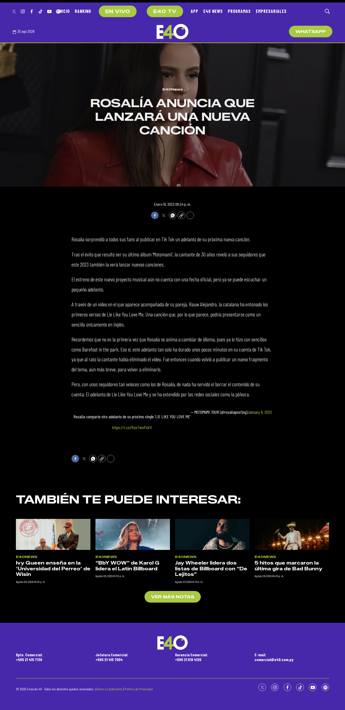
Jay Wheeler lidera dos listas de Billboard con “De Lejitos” (211, 568)
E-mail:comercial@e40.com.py (274, 657)
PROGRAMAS (239, 11)
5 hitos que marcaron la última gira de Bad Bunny (288, 566)
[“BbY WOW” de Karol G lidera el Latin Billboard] (132, 534)
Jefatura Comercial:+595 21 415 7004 (111, 657)
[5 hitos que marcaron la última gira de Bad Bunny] (292, 534)
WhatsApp (310, 31)
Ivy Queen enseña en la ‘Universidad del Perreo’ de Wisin (53, 568)
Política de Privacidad (139, 689)
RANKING (83, 11)
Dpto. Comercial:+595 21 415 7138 (29, 657)
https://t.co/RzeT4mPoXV (132, 427)
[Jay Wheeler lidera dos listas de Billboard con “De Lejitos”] (212, 534)
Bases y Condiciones (109, 689)
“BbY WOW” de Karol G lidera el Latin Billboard (127, 566)
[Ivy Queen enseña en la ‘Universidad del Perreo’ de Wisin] (53, 534)
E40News (172, 89)
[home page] (172, 31)
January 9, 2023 (259, 412)
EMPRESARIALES (271, 11)
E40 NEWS (213, 11)
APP (194, 11)
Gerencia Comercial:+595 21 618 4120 (191, 657)
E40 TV (165, 11)
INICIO (64, 11)
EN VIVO (117, 11)
